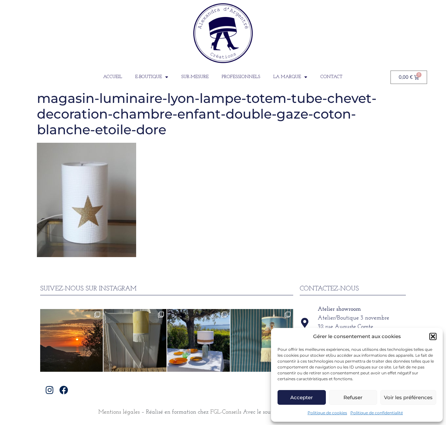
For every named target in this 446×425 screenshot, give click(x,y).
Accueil (112, 76)
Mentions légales (119, 412)
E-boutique (148, 76)
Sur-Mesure (195, 76)
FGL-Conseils (225, 412)
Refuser (352, 397)
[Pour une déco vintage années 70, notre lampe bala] (262, 340)
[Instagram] (50, 390)
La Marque (287, 76)
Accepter (301, 397)
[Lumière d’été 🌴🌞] (198, 340)
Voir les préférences (408, 397)
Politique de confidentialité (376, 412)
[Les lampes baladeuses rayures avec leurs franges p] (135, 340)
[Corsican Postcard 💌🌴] (71, 340)
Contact (331, 76)
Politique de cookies (327, 412)
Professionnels (241, 76)
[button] (433, 336)
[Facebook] (64, 390)
